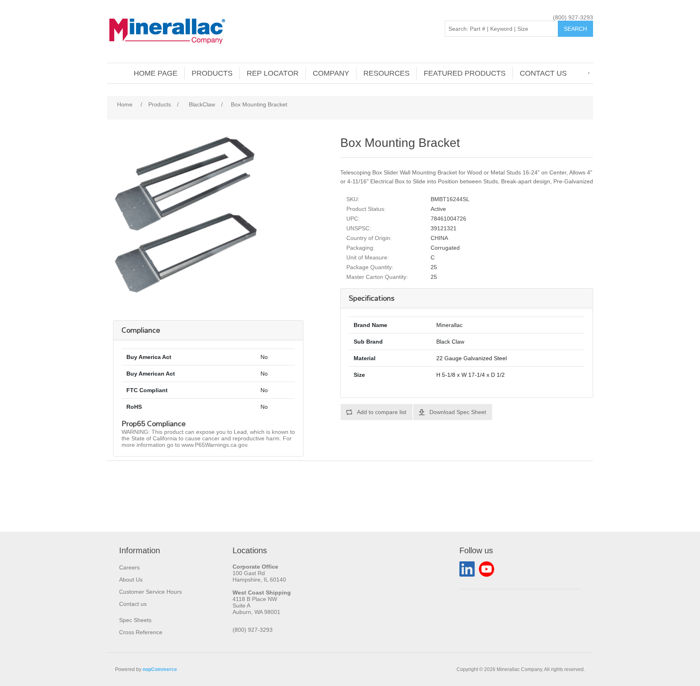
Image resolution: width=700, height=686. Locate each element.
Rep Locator (273, 73)
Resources (386, 73)
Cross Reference (140, 632)
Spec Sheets (135, 620)
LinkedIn (467, 569)
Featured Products (465, 73)
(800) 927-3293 (573, 17)
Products (212, 73)
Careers (129, 567)
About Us (131, 579)
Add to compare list (381, 412)
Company (331, 73)
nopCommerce (160, 669)
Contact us (543, 73)
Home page (155, 73)
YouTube (486, 569)
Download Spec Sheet (457, 412)
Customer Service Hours (150, 591)
